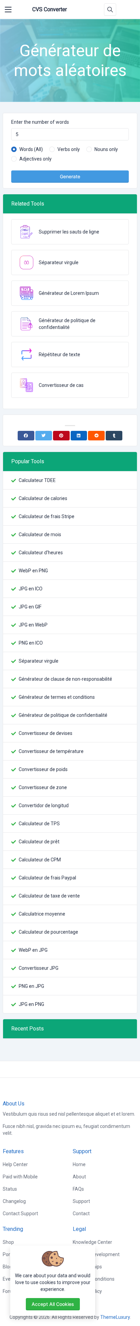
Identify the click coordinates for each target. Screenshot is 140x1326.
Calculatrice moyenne (42, 914)
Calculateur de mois (40, 534)
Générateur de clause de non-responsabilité (65, 679)
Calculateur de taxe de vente (49, 896)
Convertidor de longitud (44, 805)
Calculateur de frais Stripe (46, 516)
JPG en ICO (30, 588)
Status (10, 1189)
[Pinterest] (61, 435)
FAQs (78, 1189)
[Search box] (110, 9)
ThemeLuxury (115, 1317)
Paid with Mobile (20, 1176)
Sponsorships (87, 1266)
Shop (8, 1242)
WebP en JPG (33, 950)
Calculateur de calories (43, 498)
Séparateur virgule (38, 661)
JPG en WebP (33, 625)
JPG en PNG (31, 1004)
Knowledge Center (92, 1242)
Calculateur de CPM (40, 859)
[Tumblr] (114, 435)
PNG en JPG (31, 986)
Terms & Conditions (94, 1279)
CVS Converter (49, 9)
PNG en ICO (31, 643)
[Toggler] (8, 9)
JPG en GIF (30, 606)
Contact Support (20, 1213)
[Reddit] (96, 435)
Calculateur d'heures (41, 552)
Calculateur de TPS (39, 823)
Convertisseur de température (51, 751)
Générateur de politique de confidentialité (63, 715)
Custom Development (96, 1254)
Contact (81, 1213)
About (79, 1176)
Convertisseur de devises (45, 733)
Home (79, 1164)
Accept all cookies (53, 1304)
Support (81, 1201)
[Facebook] (26, 435)
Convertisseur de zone (43, 787)
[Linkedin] (79, 435)
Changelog (14, 1201)
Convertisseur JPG (38, 968)
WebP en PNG (33, 570)
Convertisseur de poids (43, 769)
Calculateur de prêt (39, 841)
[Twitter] (43, 435)
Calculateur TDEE (37, 480)
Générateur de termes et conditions (57, 697)
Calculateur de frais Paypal (47, 877)
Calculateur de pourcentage (48, 932)
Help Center (15, 1164)
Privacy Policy (87, 1291)
